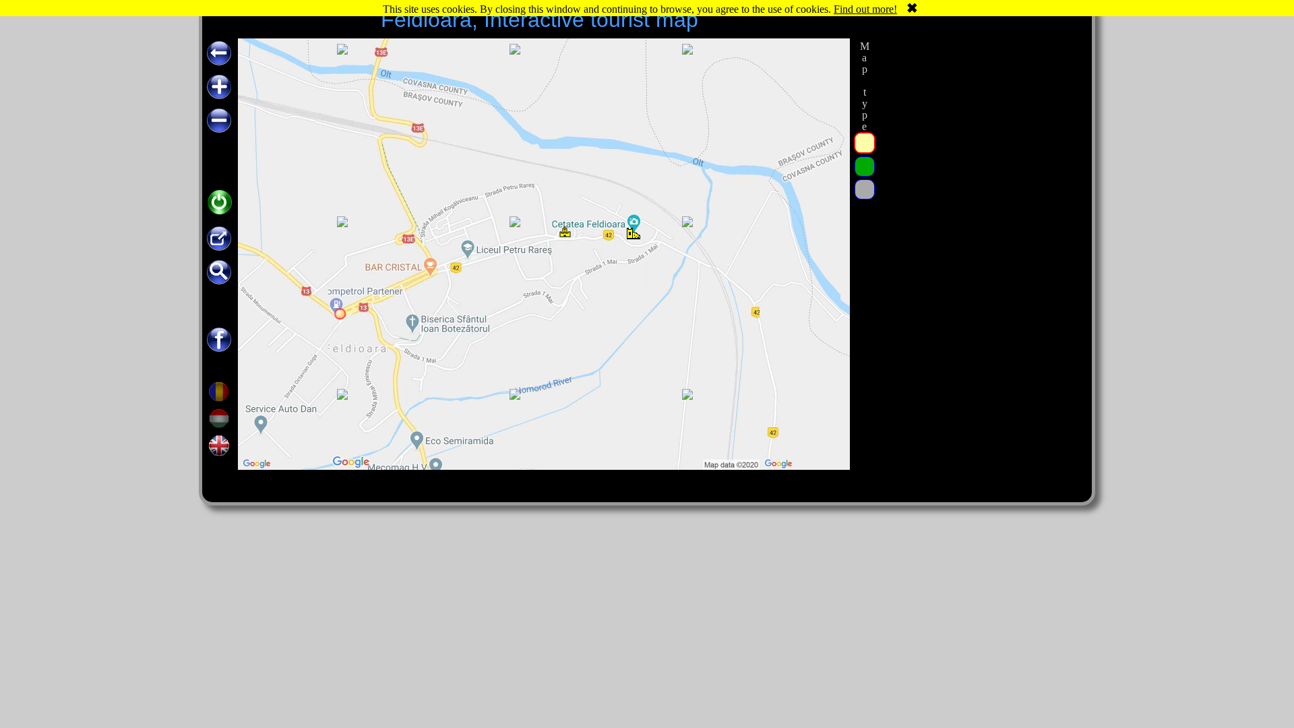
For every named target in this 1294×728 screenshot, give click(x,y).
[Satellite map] (865, 166)
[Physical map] (865, 189)
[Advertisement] (979, 240)
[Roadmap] (864, 143)
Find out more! (865, 9)
